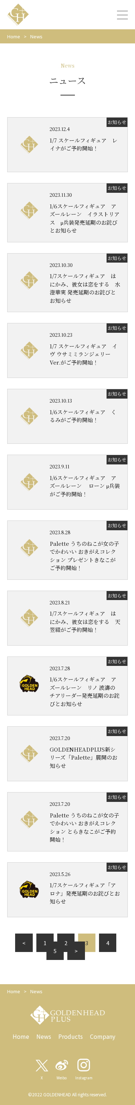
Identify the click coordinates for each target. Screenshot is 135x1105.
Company (102, 1036)
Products (70, 1036)
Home (13, 36)
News (43, 1036)
